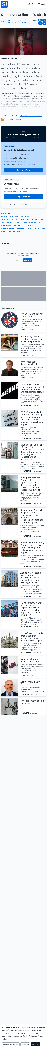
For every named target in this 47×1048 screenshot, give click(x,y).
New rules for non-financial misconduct (30, 660)
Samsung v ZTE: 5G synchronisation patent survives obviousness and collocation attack (32, 388)
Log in (18, 260)
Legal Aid (18, 222)
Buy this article (23, 196)
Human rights (37, 219)
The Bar (16, 231)
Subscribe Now (23, 170)
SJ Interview (12, 21)
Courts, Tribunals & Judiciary (31, 228)
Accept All (35, 1044)
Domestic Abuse (22, 217)
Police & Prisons (8, 225)
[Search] (33, 4)
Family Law (25, 219)
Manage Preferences (10, 1044)
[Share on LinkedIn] (40, 20)
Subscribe (27, 260)
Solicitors (6, 231)
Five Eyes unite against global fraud (31, 315)
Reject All (25, 1044)
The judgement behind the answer (32, 702)
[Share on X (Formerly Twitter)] (44, 20)
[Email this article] (44, 23)
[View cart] (28, 4)
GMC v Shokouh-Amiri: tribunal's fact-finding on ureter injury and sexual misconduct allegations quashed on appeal (32, 418)
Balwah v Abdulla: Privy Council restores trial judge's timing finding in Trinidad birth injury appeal (32, 547)
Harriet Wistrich (11, 58)
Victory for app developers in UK (29, 363)
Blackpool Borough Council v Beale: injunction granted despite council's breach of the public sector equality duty (30, 484)
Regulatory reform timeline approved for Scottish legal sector (31, 339)
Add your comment (23, 21)
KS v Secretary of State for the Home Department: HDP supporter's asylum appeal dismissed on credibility (32, 609)
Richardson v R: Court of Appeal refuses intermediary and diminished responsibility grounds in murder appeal (31, 516)
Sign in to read (31, 205)
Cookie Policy (28, 1036)
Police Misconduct (33, 222)
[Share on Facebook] (40, 23)
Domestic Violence (9, 219)
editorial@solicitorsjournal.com (31, 116)
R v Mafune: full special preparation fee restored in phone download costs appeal (32, 637)
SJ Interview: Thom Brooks (30, 683)
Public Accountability (28, 225)
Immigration (6, 222)
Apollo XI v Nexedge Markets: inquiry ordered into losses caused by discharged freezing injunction (31, 577)
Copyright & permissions (17, 119)
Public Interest (8, 228)
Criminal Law (7, 217)
